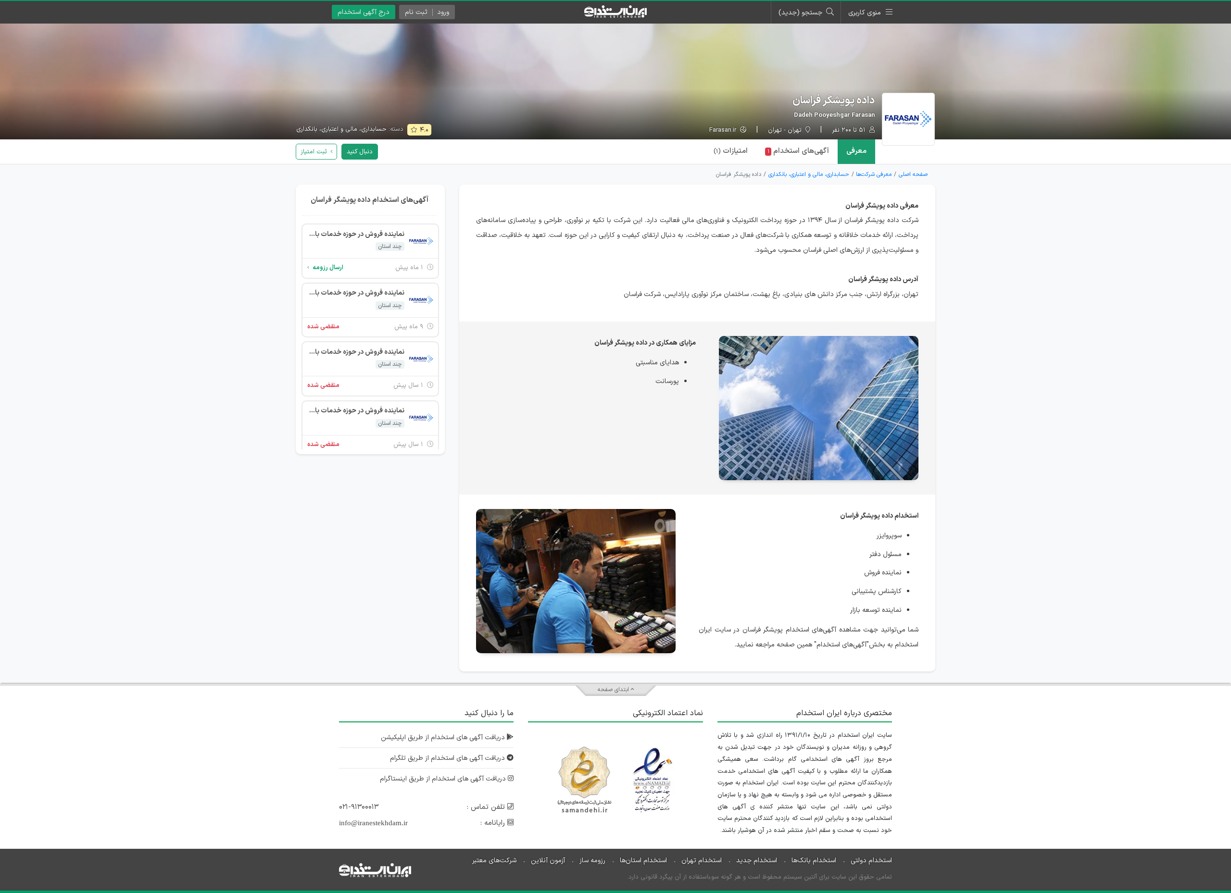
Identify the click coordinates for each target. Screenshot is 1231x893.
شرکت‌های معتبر (494, 861)
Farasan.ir (723, 130)
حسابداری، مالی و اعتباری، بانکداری (341, 129)
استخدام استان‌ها (643, 861)
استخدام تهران (701, 861)
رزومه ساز (592, 861)
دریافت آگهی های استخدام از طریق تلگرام (448, 758)
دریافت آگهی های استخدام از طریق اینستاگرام (444, 779)
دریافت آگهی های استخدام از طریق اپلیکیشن (444, 737)
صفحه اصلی (913, 174)
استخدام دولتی (871, 861)
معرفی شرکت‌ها (874, 174)
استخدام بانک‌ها (813, 861)
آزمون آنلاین (548, 861)
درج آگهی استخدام (363, 12)
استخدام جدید (756, 861)
